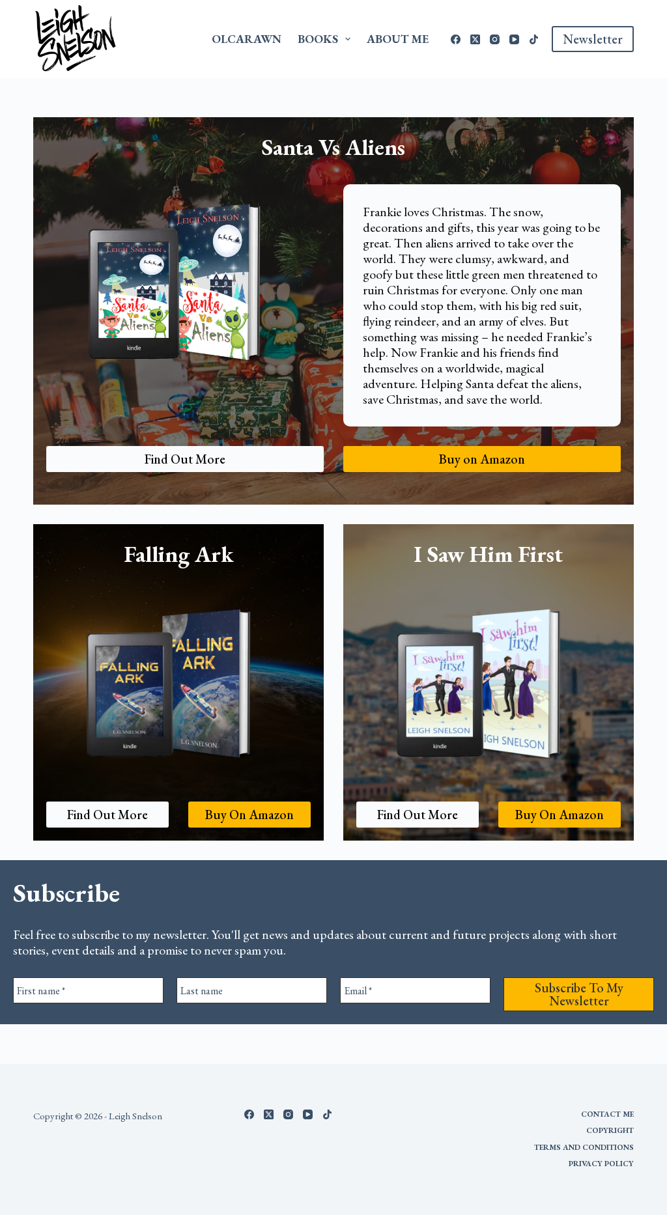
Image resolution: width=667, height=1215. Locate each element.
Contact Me (607, 1114)
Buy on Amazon (482, 459)
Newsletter (593, 39)
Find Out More (185, 459)
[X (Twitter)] (475, 39)
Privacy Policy (601, 1164)
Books (318, 38)
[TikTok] (534, 39)
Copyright (610, 1131)
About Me (398, 38)
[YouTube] (514, 39)
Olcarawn (246, 38)
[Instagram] (495, 39)
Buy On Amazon (249, 814)
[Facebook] (456, 39)
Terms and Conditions (584, 1147)
